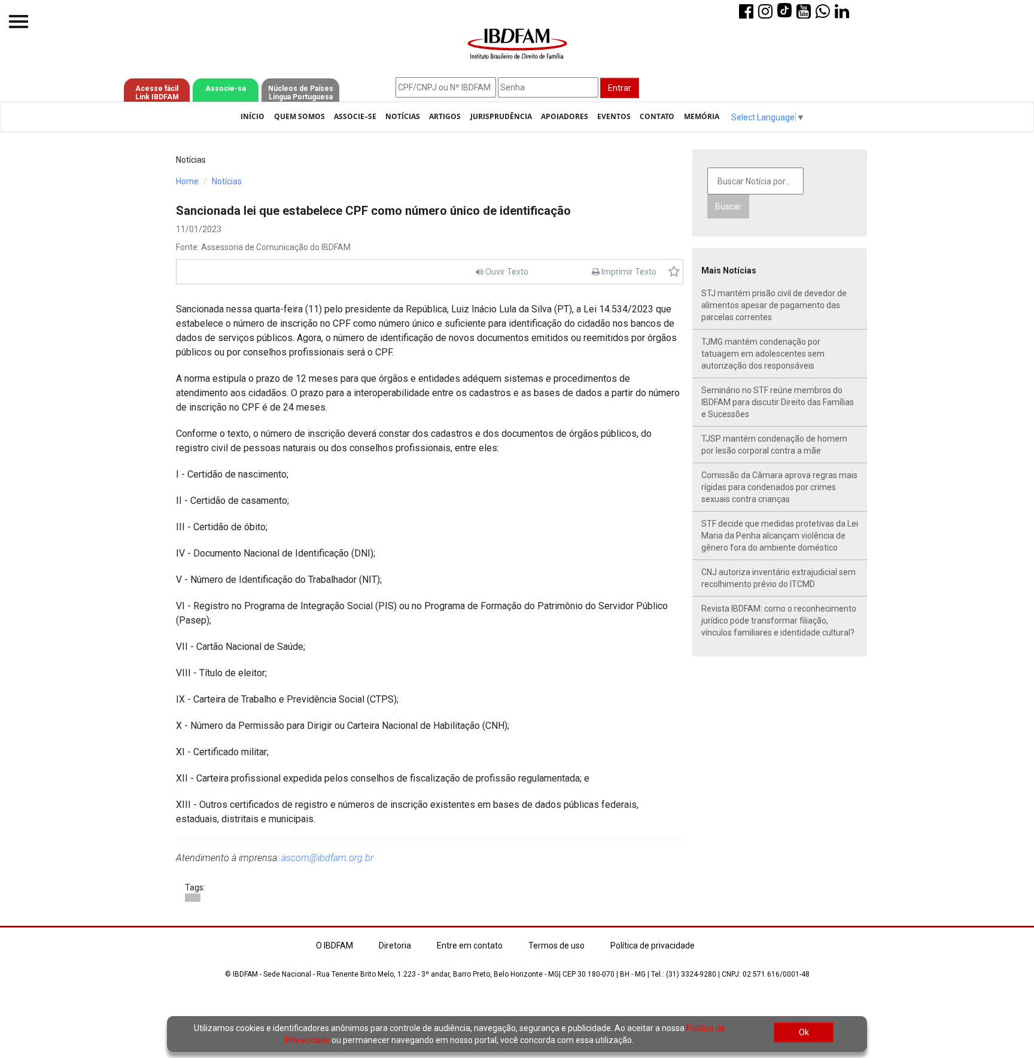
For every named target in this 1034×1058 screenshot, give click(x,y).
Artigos (445, 116)
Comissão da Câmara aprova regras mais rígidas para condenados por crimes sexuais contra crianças (779, 487)
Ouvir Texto (505, 271)
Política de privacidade (652, 945)
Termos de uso (556, 945)
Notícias (402, 116)
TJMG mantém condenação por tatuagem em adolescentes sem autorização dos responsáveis (763, 353)
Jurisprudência (501, 116)
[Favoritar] (674, 272)
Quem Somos (299, 116)
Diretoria (395, 945)
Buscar (728, 206)
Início (252, 116)
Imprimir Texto (628, 271)
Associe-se (226, 88)
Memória (701, 116)
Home (187, 181)
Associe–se (355, 116)
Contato (657, 116)
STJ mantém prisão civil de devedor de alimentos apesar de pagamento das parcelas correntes (774, 305)
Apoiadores (564, 116)
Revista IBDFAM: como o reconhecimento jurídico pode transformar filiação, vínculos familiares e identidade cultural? (778, 620)
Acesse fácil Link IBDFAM (157, 92)
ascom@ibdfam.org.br (327, 858)
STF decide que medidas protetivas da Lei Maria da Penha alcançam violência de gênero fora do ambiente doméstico (779, 535)
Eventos (614, 116)
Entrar (619, 88)
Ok (804, 1032)
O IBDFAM (334, 945)
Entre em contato (470, 945)
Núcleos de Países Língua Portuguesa (300, 92)
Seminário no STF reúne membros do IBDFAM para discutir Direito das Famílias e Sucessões (777, 402)
